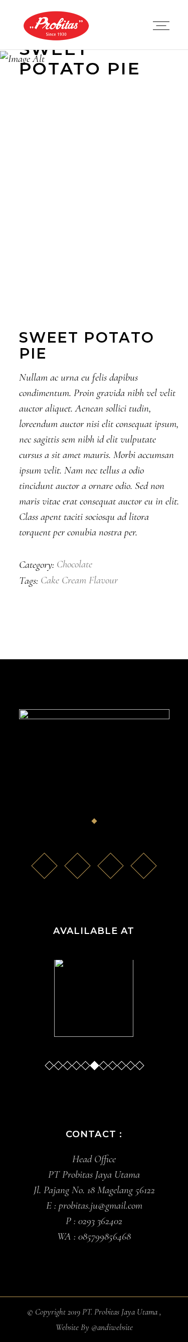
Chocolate (74, 564)
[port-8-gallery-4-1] (94, 215)
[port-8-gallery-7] (94, 154)
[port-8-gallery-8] (94, 245)
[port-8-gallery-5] (94, 276)
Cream (74, 580)
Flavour (103, 580)
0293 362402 (100, 1221)
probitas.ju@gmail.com (100, 1205)
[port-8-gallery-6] (94, 184)
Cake (50, 580)
